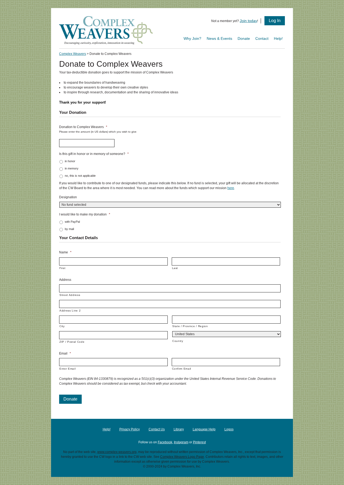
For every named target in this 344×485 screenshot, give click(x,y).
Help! (278, 38)
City (62, 326)
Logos (229, 429)
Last (175, 268)
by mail (69, 229)
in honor (70, 161)
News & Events (219, 38)
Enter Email (67, 368)
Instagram (181, 442)
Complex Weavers (72, 54)
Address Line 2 (70, 310)
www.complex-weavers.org (117, 452)
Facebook (165, 442)
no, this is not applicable (80, 175)
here (230, 188)
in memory (71, 168)
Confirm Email (181, 368)
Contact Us (157, 429)
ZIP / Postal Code (71, 341)
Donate (244, 38)
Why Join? (192, 38)
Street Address (69, 294)
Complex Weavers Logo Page (182, 457)
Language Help (204, 429)
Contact (261, 38)
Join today (248, 21)
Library (179, 429)
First (62, 268)
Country (177, 340)
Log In (275, 20)
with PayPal (72, 221)
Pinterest (199, 442)
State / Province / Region (190, 326)
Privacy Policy (129, 429)
